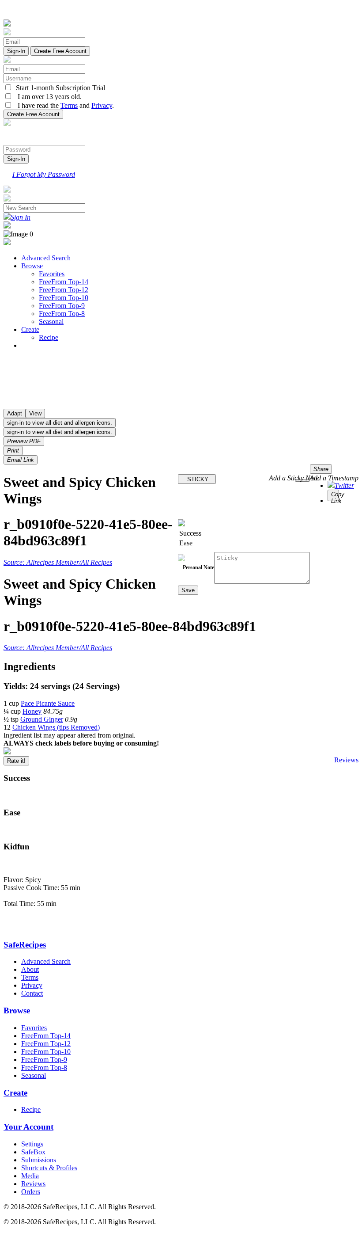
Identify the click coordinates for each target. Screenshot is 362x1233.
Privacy (101, 105)
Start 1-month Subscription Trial (58, 87)
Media (30, 1176)
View (35, 413)
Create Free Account (60, 51)
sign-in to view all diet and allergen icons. (59, 422)
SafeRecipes (25, 944)
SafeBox (33, 1152)
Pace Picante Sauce (48, 703)
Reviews (346, 760)
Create (30, 329)
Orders (30, 1191)
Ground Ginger (41, 719)
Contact (32, 993)
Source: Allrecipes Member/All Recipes (58, 562)
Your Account (28, 1126)
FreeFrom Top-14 (63, 281)
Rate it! (16, 760)
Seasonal (51, 321)
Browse (32, 266)
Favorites (51, 274)
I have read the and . (63, 105)
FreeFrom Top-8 (62, 313)
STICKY (196, 479)
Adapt (14, 413)
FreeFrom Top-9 (62, 305)
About (30, 969)
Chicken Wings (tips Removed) (56, 727)
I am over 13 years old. (47, 96)
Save (188, 590)
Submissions (38, 1160)
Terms (69, 105)
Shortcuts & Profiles (49, 1168)
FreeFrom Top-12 (63, 289)
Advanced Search (46, 258)
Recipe (48, 337)
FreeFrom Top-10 (63, 297)
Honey (32, 711)
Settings (32, 1144)
